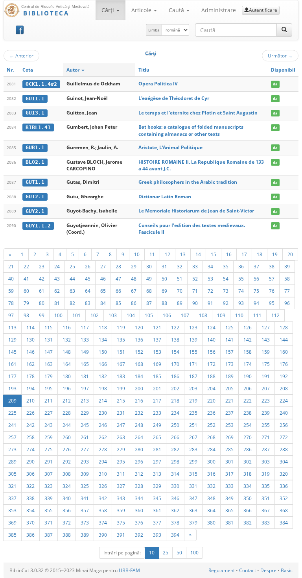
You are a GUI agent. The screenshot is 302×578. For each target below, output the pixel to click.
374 (103, 522)
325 (85, 486)
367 (265, 510)
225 (12, 413)
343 (121, 498)
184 (139, 376)
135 (121, 339)
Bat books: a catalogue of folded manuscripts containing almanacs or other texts (190, 130)
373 (85, 522)
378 (175, 522)
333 (229, 486)
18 (259, 254)
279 (121, 449)
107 (185, 315)
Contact (247, 570)
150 (103, 352)
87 (149, 303)
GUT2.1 (35, 196)
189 (229, 376)
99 (41, 315)
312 (139, 474)
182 (103, 376)
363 (193, 510)
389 (85, 535)
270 (247, 437)
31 (164, 266)
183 (121, 376)
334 (247, 486)
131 (48, 339)
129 (12, 339)
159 (265, 352)
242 (30, 425)
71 (195, 291)
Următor (280, 55)
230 (103, 413)
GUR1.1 (35, 147)
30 (149, 266)
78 (11, 303)
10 (137, 254)
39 (287, 266)
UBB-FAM (129, 570)
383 (265, 522)
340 (67, 498)
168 (139, 364)
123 (193, 327)
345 (157, 498)
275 (48, 449)
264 (139, 437)
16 (229, 254)
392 (139, 535)
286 (247, 449)
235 (193, 413)
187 (193, 376)
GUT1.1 (35, 182)
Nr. (10, 69)
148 (67, 352)
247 (121, 425)
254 (247, 425)
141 (229, 339)
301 (229, 461)
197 (85, 388)
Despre (268, 570)
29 (133, 266)
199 (121, 388)
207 (265, 388)
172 (211, 364)
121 (157, 327)
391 (121, 535)
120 (139, 327)
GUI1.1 (35, 99)
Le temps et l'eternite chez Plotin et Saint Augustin (198, 112)
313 (157, 474)
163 (48, 364)
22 (26, 266)
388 (67, 535)
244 (67, 425)
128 (284, 327)
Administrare (218, 10)
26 (87, 266)
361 (157, 510)
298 (175, 461)
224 (284, 400)
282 (175, 449)
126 (247, 327)
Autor (73, 69)
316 (211, 474)
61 (41, 291)
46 (103, 278)
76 (271, 291)
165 (85, 364)
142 (247, 339)
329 (157, 486)
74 (241, 291)
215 (121, 400)
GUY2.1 (35, 211)
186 (175, 376)
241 (12, 425)
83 (87, 303)
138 (175, 339)
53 (210, 278)
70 (179, 291)
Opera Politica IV (158, 83)
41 (26, 278)
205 (229, 388)
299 (193, 461)
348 (211, 498)
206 (247, 388)
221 (229, 400)
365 (229, 510)
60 (26, 291)
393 (157, 535)
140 (211, 339)
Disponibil (283, 69)
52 (195, 278)
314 (175, 474)
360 (139, 510)
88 (164, 303)
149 (85, 352)
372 (67, 522)
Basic (287, 570)
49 (149, 278)
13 (183, 254)
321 (12, 486)
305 (12, 474)
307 (48, 474)
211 (48, 400)
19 (275, 254)
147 (48, 352)
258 (30, 437)
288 (284, 449)
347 (193, 498)
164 (67, 364)
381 (229, 522)
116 (67, 327)
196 (67, 388)
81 (57, 303)
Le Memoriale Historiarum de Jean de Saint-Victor (196, 210)
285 (229, 449)
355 (48, 510)
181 (85, 376)
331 (193, 486)
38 (271, 266)
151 (121, 352)
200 (139, 388)
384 (284, 522)
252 (211, 425)
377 (157, 522)
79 (26, 303)
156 (211, 352)
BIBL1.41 (38, 127)
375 (121, 522)
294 (103, 461)
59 (11, 291)
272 (284, 437)
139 (193, 339)
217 (157, 400)
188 (211, 376)
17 (244, 254)
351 (265, 498)
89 (179, 303)
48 (133, 278)
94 (256, 303)
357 (85, 510)
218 (175, 400)
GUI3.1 (35, 113)
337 (12, 498)
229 (85, 413)
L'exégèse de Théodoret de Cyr (173, 98)
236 (211, 413)
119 (121, 327)
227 (48, 413)
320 (284, 474)
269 (229, 437)
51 (179, 278)
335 (265, 486)
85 (118, 303)
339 (48, 498)
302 (247, 461)
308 (67, 474)
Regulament (221, 570)
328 (139, 486)
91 (210, 303)
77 (287, 291)
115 (48, 327)
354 (30, 510)
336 (284, 486)
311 (121, 474)
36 (241, 266)
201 (157, 388)
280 (139, 449)
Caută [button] (177, 10)
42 (41, 278)
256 (284, 425)
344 (139, 498)
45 (87, 278)
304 (284, 461)
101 (76, 315)
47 (118, 278)
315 (193, 474)
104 (131, 315)
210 (30, 400)
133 (85, 339)
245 (85, 425)
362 (175, 510)
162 (30, 364)
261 (85, 437)
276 (67, 449)
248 (139, 425)
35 (225, 266)
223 (265, 400)
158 (247, 352)
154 (175, 352)
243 (48, 425)
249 (157, 425)
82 (72, 303)
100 (58, 315)
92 (225, 303)
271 (265, 437)
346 (175, 498)
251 (193, 425)
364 (211, 510)
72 (210, 291)
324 (67, 486)
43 (57, 278)
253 (229, 425)
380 (211, 522)
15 (213, 254)
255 (265, 425)
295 (121, 461)
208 (284, 388)
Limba (154, 30)
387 (48, 535)
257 (12, 437)
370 (30, 522)
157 (229, 352)
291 (48, 461)
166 (103, 364)
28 (118, 266)
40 (11, 278)
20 (290, 254)
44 (72, 278)
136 (139, 339)
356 (67, 510)
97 (11, 315)
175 (265, 364)
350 (247, 498)
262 (103, 437)
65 (103, 291)
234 (175, 413)
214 (103, 400)
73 (225, 291)
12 (167, 254)
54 (225, 278)
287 (265, 449)
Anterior (21, 55)
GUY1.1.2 (38, 226)
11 (152, 254)
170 (175, 364)
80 (41, 303)
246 (103, 425)
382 (247, 522)
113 (12, 327)
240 (284, 413)
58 (287, 278)
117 (85, 327)
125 (229, 327)
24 (57, 266)
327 (121, 486)
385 (12, 535)
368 (284, 510)
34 (210, 266)
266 (175, 437)
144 (284, 339)
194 (30, 388)
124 (211, 327)
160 (284, 352)
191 (265, 376)
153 (157, 352)
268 (211, 437)
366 (247, 510)
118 (103, 327)
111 (257, 315)
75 (256, 291)
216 (139, 400)
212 (67, 400)
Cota (27, 69)
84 (103, 303)
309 (85, 474)
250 (175, 425)
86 (133, 303)
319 (265, 474)
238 (247, 413)
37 (256, 266)
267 (193, 437)
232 (139, 413)
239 (265, 413)
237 (229, 413)
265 (157, 437)
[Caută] (284, 30)
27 (103, 266)
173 (229, 364)
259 (48, 437)
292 (67, 461)
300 (211, 461)
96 (287, 303)
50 (164, 278)
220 (211, 400)
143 (265, 339)
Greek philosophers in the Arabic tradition (187, 182)
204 (211, 388)
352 (284, 498)
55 (241, 278)
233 (157, 413)
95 (271, 303)
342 (103, 498)
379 (193, 522)
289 (12, 461)
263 (121, 437)
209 (12, 400)
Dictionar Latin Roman (164, 196)
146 (30, 352)
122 (175, 327)
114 (30, 327)
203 (193, 388)
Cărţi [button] (108, 10)
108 (203, 315)
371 (48, 522)
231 (121, 413)
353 (12, 510)
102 (94, 315)
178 (30, 376)
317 (229, 474)
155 (193, 352)
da (275, 84)
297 (157, 461)
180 (67, 376)
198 (103, 388)
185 (157, 376)
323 (48, 486)
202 (175, 388)
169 (157, 364)
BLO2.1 (35, 162)
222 (247, 400)
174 (247, 364)
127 (265, 327)
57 (271, 278)
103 (113, 315)
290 (30, 461)
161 (12, 364)
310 (103, 474)
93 (241, 303)
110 (239, 315)
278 (103, 449)
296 (139, 461)
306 (30, 474)
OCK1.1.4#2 (41, 84)
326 (103, 486)
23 (41, 266)
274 (30, 449)
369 (12, 522)
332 (211, 486)
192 (284, 376)
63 (72, 291)
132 (67, 339)
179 (48, 376)
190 (247, 376)
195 (48, 388)
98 (26, 315)
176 (284, 364)
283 (193, 449)
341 (85, 498)
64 (87, 291)
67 (133, 291)
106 (167, 315)
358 (103, 510)
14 (198, 254)
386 (30, 535)
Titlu (143, 69)
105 (149, 315)
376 (139, 522)
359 (121, 510)
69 (164, 291)
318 (247, 474)
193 (12, 388)
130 (30, 339)
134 (103, 339)
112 (275, 315)
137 (157, 339)
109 (221, 315)
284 (211, 449)
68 (149, 291)
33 (195, 266)
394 (175, 535)
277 (85, 449)
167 (121, 364)
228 (67, 413)
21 (11, 266)
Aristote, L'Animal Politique (170, 147)
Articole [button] (142, 10)
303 (265, 461)
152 (139, 352)
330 (175, 486)
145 (12, 352)
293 (85, 461)
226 (30, 413)
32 (179, 266)
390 (103, 535)
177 (12, 376)
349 (229, 498)
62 (57, 291)
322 (30, 486)
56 (256, 278)
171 (193, 364)
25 (72, 266)
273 (12, 449)
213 (85, 400)
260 (67, 437)
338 (30, 498)
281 (157, 449)
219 (193, 400)
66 (118, 291)
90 (195, 303)
